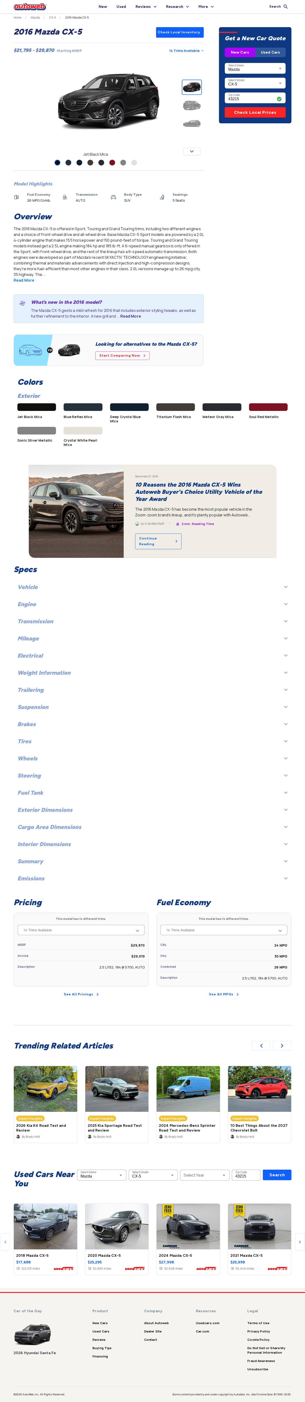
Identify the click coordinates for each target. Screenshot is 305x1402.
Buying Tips (102, 1348)
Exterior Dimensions (44, 809)
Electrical (30, 655)
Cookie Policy (258, 1339)
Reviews (99, 1339)
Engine (26, 604)
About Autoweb (156, 1323)
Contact (150, 1339)
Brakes (26, 724)
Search (277, 1174)
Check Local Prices (255, 112)
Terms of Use (258, 1323)
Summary (30, 861)
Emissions (30, 878)
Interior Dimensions (44, 844)
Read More (24, 280)
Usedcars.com (208, 1323)
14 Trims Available (184, 50)
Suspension (32, 706)
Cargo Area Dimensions (49, 826)
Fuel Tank (30, 792)
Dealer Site (153, 1331)
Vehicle (27, 587)
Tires (24, 741)
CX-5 (52, 18)
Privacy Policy (258, 1331)
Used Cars (270, 52)
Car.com (202, 1331)
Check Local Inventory (179, 32)
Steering (29, 775)
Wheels (27, 758)
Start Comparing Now (119, 356)
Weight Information (44, 672)
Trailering (30, 689)
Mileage (28, 638)
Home (17, 18)
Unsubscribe (257, 1369)
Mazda (35, 18)
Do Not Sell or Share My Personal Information (266, 1350)
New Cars (240, 52)
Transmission (35, 621)
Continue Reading (148, 541)
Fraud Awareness (261, 1361)
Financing (100, 1356)
